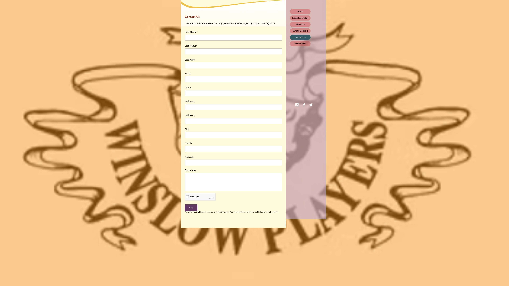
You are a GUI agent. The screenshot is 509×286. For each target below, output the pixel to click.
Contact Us (300, 37)
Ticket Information (300, 18)
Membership (300, 43)
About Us (300, 24)
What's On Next (300, 31)
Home (300, 11)
